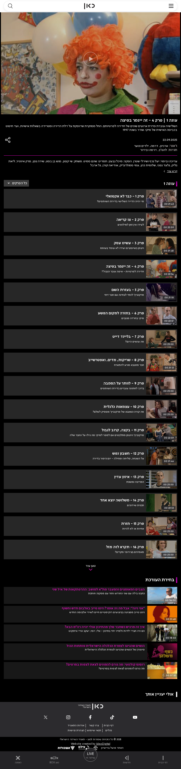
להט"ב (163, 150)
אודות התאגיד (76, 725)
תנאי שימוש (94, 730)
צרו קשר (94, 725)
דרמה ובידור (148, 150)
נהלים (108, 730)
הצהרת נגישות (76, 730)
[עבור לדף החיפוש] (10, 6)
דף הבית (109, 725)
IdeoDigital (103, 744)
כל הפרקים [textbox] (19, 183)
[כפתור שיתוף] (8, 140)
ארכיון (164, 146)
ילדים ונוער (141, 146)
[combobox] (16, 183)
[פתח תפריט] (171, 6)
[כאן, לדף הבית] (89, 6)
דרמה (154, 146)
